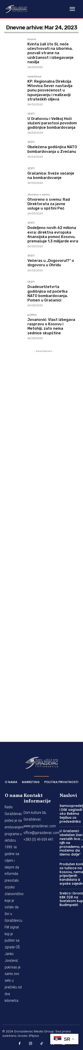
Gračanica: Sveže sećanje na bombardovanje (50, 175)
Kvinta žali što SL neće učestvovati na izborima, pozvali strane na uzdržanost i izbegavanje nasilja (50, 53)
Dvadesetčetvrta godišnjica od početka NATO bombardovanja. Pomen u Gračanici (47, 293)
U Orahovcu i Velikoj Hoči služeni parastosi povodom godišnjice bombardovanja (52, 123)
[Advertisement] (44, 539)
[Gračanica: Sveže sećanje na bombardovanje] (14, 176)
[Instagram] (30, 1043)
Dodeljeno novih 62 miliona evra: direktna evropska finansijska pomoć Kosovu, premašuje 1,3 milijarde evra (52, 234)
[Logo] (16, 9)
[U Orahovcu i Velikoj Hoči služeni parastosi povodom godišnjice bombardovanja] (14, 122)
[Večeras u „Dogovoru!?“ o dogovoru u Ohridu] (14, 264)
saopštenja (34, 76)
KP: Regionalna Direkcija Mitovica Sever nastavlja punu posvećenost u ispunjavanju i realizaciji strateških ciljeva (49, 90)
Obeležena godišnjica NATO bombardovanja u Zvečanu (52, 149)
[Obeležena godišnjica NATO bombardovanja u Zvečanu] (14, 150)
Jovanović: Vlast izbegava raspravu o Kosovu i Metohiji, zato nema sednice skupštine (51, 326)
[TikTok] (41, 1043)
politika (32, 314)
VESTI (31, 114)
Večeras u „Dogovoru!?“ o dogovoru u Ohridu (50, 262)
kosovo (31, 39)
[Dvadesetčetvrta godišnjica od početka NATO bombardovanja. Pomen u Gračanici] (14, 290)
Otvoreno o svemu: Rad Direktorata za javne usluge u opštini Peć (48, 203)
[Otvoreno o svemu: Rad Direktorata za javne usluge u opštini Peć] (14, 203)
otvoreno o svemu (38, 194)
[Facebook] (19, 1043)
